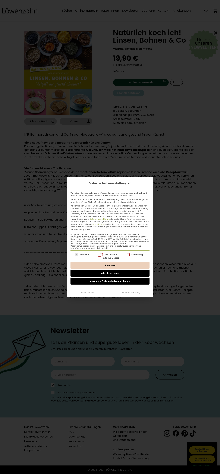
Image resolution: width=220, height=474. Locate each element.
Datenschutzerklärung (100, 219)
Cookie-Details (87, 292)
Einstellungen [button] (98, 224)
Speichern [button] (110, 265)
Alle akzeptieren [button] (110, 273)
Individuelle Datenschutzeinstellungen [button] (110, 281)
